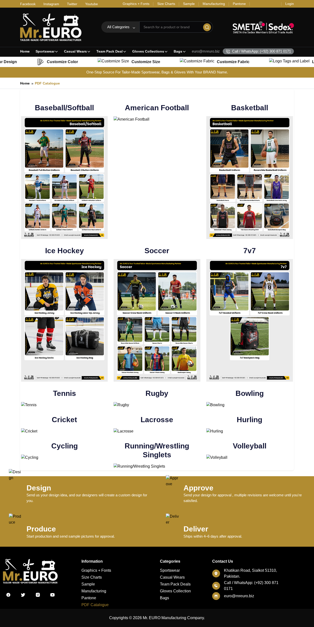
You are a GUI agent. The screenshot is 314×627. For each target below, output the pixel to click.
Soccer (156, 251)
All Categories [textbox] (118, 27)
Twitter (72, 4)
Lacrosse (157, 420)
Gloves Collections (148, 51)
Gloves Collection (175, 591)
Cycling (64, 446)
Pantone (88, 598)
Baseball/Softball (64, 108)
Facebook (28, 4)
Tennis (64, 393)
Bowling (250, 393)
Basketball (249, 108)
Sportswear (45, 51)
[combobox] (120, 27)
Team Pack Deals (175, 584)
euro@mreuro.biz (206, 51)
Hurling (249, 420)
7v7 (249, 251)
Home (25, 51)
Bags (178, 51)
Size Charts (91, 577)
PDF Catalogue (47, 83)
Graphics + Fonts (96, 570)
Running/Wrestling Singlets (157, 450)
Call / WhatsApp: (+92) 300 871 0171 (261, 51)
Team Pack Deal (109, 51)
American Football (157, 108)
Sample (88, 584)
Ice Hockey (64, 251)
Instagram (51, 4)
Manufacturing (93, 591)
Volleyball (249, 446)
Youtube (91, 4)
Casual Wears (75, 51)
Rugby (156, 393)
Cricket (64, 420)
